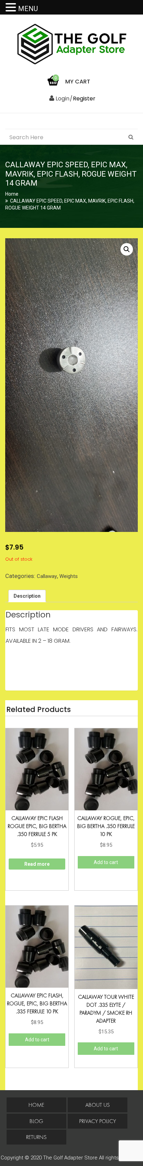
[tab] (27, 596)
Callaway (47, 576)
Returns (36, 1137)
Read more (37, 864)
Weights (68, 576)
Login (61, 99)
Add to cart (106, 862)
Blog (36, 1121)
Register (84, 99)
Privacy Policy (97, 1121)
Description (27, 596)
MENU (28, 9)
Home (11, 194)
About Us (97, 1105)
